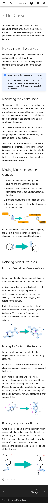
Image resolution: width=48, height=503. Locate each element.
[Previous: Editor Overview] (4, 492)
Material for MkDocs (18, 500)
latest (21, 3)
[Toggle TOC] (38, 3)
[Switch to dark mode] (31, 3)
